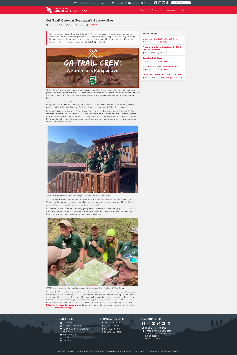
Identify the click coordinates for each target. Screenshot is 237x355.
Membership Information (75, 326)
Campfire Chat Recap (152, 58)
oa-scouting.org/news (95, 42)
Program (155, 10)
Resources (170, 10)
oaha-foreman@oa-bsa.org (58, 308)
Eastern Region (112, 323)
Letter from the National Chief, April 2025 (162, 74)
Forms (66, 338)
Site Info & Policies (170, 351)
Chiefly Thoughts (167, 78)
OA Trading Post (112, 329)
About (142, 10)
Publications (69, 334)
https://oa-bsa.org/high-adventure (62, 305)
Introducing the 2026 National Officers (160, 39)
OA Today (93, 25)
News (183, 10)
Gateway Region (112, 326)
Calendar (67, 323)
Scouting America (113, 332)
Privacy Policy (152, 351)
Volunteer (68, 341)
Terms (141, 351)
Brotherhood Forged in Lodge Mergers (160, 66)
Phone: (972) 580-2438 (155, 328)
